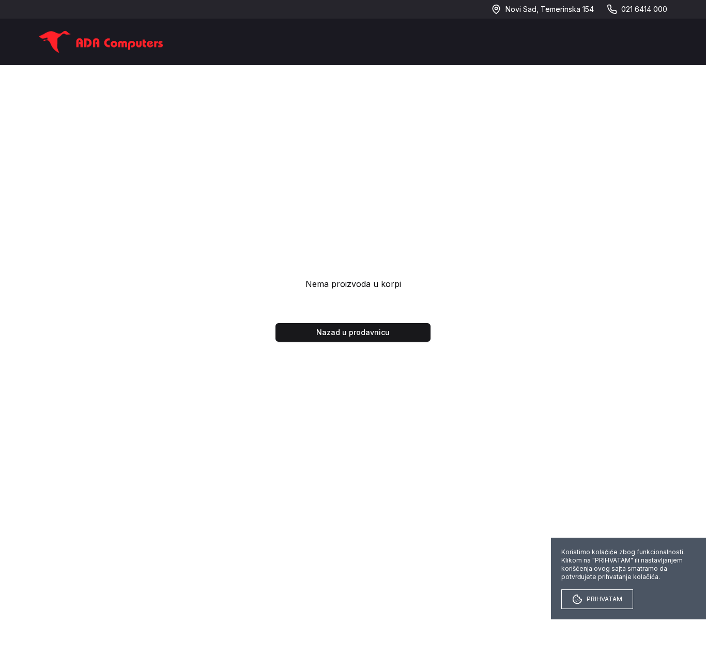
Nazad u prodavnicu (353, 332)
